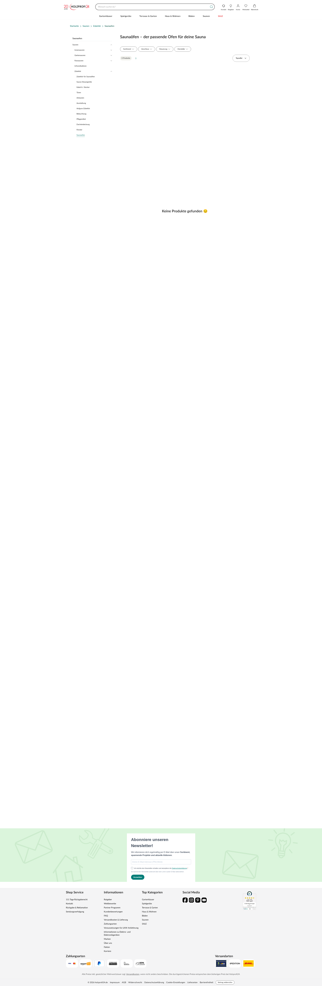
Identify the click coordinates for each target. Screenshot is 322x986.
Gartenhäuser (105, 16)
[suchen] (211, 6)
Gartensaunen (80, 55)
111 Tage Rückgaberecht (77, 900)
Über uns (108, 943)
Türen (79, 93)
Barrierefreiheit (206, 982)
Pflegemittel (81, 119)
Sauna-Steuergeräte (84, 82)
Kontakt (69, 904)
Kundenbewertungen (113, 912)
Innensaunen (80, 50)
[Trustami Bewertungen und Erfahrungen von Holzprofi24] (249, 900)
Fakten (107, 947)
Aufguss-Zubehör (83, 108)
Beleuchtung (81, 114)
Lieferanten (192, 982)
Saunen (206, 16)
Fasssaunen (79, 61)
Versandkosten (132, 974)
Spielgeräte (125, 16)
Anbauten (80, 98)
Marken (107, 939)
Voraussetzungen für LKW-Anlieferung (121, 928)
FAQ (106, 916)
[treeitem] (94, 135)
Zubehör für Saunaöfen (86, 77)
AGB (124, 982)
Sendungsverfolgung (75, 912)
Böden (192, 16)
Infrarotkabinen (81, 66)
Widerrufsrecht (135, 982)
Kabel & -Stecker (83, 87)
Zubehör (78, 71)
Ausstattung (81, 103)
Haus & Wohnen (173, 16)
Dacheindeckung (83, 124)
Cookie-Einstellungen (175, 982)
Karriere (107, 951)
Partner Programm (112, 908)
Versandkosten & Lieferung (116, 920)
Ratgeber (108, 900)
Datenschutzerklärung (154, 982)
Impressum (115, 982)
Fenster (79, 130)
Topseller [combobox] (239, 58)
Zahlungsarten (110, 924)
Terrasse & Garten (148, 16)
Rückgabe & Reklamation (77, 908)
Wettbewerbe (110, 904)
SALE (220, 16)
